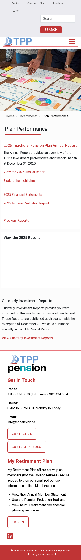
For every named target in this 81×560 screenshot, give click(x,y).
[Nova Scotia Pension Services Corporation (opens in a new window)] (27, 372)
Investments (28, 116)
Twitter (16, 10)
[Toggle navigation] (72, 41)
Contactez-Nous (36, 3)
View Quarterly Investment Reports (27, 338)
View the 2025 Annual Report (24, 172)
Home (10, 116)
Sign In (18, 522)
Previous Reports (16, 221)
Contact (16, 3)
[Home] (17, 40)
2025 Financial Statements (23, 195)
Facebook (58, 3)
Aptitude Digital (47, 554)
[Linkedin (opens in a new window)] (11, 537)
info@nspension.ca (21, 422)
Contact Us (22, 433)
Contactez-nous (27, 447)
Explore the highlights (19, 181)
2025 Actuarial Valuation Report (26, 203)
